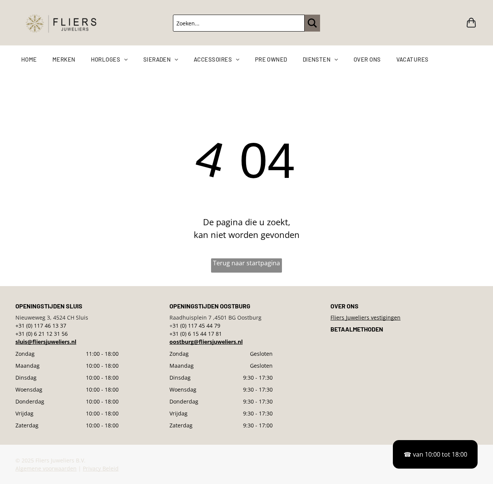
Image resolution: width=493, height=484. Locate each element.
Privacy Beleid (101, 468)
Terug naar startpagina (246, 263)
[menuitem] (36, 59)
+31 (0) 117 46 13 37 (40, 325)
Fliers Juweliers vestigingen (365, 317)
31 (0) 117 (185, 325)
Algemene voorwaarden (46, 468)
